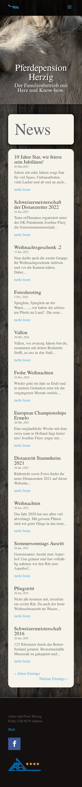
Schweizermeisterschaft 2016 (37, 631)
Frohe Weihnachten (33, 372)
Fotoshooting (27, 292)
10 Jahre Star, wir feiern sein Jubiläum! (38, 159)
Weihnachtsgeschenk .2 (37, 247)
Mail (11, 729)
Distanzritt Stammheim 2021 (37, 460)
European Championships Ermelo (40, 415)
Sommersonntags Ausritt (39, 543)
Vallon (20, 332)
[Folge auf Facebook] (14, 744)
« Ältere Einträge (27, 673)
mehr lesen (22, 189)
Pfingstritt (24, 588)
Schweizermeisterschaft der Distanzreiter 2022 (37, 204)
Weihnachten (27, 503)
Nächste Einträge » (53, 678)
